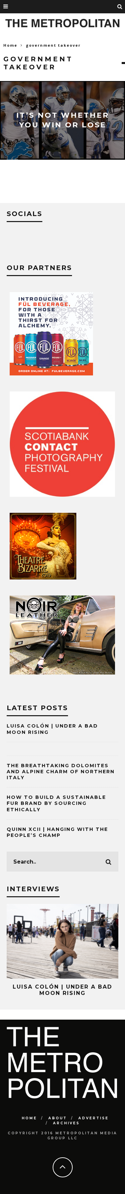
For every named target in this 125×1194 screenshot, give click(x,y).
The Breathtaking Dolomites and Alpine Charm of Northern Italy (61, 772)
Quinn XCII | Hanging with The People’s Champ (57, 832)
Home (10, 45)
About (57, 1118)
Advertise (93, 1118)
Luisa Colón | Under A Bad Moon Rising (62, 990)
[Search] (120, 6)
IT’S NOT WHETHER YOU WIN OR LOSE (62, 120)
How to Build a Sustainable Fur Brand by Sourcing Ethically (56, 803)
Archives (66, 1123)
